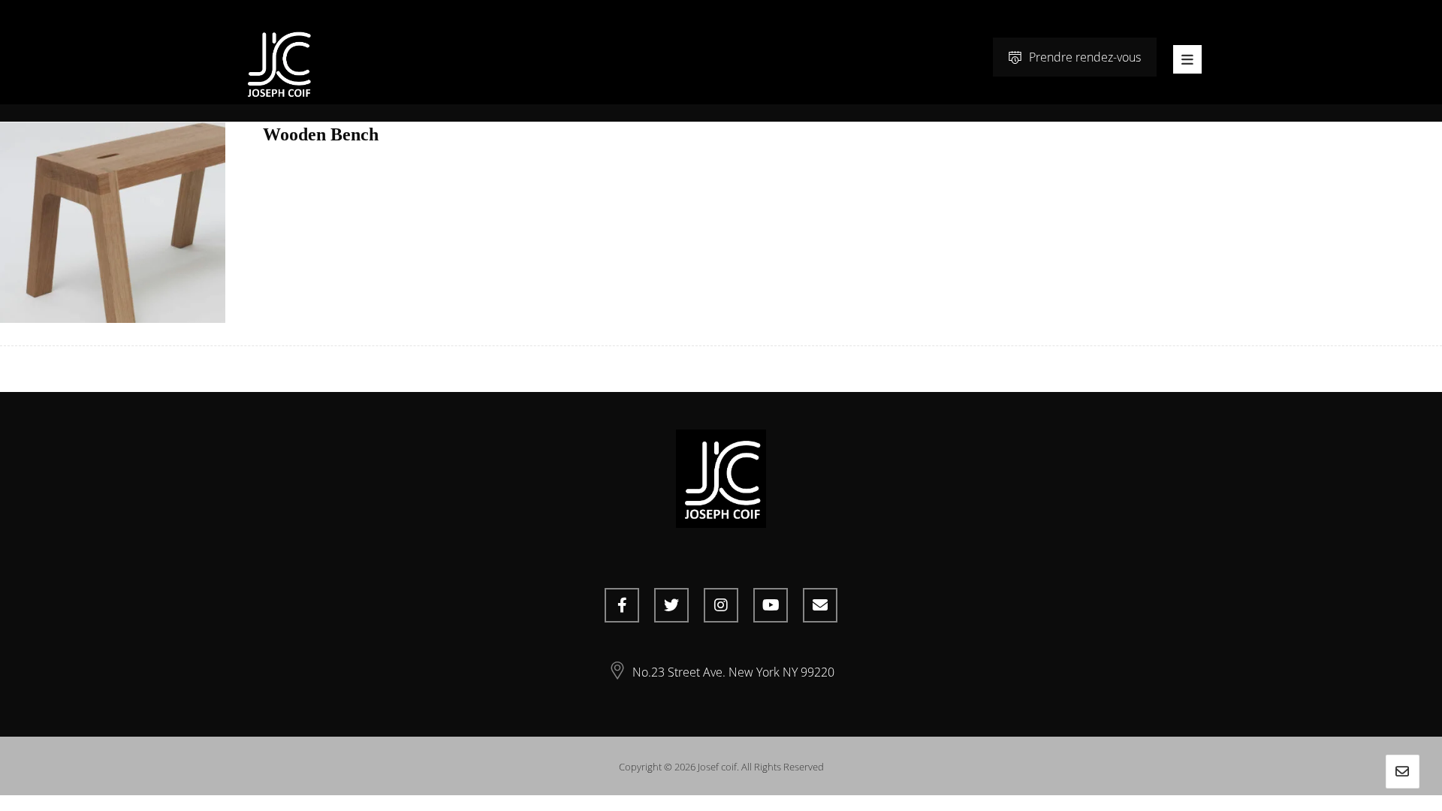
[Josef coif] (277, 63)
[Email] (820, 605)
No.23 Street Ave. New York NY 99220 (733, 672)
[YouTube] (770, 605)
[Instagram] (721, 605)
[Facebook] (622, 605)
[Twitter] (671, 605)
